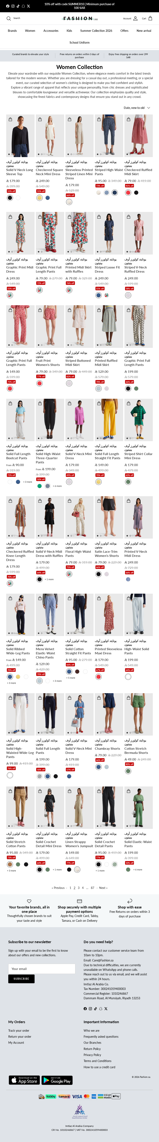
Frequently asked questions (101, 1036)
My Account (16, 1042)
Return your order (19, 1036)
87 (92, 888)
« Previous (58, 888)
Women (30, 30)
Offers (124, 30)
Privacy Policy (92, 1055)
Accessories (50, 30)
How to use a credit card (99, 1067)
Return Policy (92, 1049)
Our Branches (92, 1042)
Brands (12, 30)
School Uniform (80, 42)
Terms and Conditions (97, 1061)
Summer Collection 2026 (96, 30)
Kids (69, 30)
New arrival (144, 30)
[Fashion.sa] (79, 18)
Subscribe (21, 978)
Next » (103, 888)
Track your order (18, 1030)
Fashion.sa (145, 1077)
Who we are (91, 1030)
